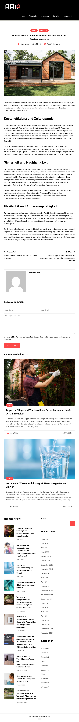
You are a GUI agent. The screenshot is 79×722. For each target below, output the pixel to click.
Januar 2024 (45, 624)
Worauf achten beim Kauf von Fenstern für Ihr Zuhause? (20, 257)
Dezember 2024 (47, 590)
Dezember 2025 (47, 565)
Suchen (43, 519)
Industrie (43, 30)
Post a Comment (53, 44)
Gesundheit (45, 16)
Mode (43, 674)
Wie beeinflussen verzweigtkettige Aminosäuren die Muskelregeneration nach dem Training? (25, 550)
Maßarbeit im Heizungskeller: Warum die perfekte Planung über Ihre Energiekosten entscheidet (26, 622)
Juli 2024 (44, 603)
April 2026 (44, 548)
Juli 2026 (44, 539)
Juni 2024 (44, 608)
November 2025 (47, 569)
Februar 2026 (46, 556)
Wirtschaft (33, 16)
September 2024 (47, 599)
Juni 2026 (44, 544)
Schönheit (56, 16)
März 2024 (45, 620)
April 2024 (44, 616)
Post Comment (12, 346)
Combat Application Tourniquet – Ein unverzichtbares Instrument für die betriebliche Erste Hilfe (57, 258)
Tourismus (45, 683)
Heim (23, 16)
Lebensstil (68, 16)
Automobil (45, 649)
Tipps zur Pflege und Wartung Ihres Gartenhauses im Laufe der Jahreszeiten (25, 532)
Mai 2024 (44, 612)
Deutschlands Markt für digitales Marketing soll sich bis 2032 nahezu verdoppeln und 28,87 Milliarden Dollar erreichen (26, 642)
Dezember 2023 (47, 629)
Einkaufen (44, 653)
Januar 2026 (45, 561)
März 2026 (45, 552)
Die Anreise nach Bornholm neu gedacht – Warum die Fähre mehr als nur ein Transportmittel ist (26, 695)
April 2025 (44, 582)
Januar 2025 (45, 586)
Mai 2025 (44, 578)
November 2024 (47, 595)
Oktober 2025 (46, 573)
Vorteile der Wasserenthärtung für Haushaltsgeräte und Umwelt (24, 569)
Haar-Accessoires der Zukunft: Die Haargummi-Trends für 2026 (25, 678)
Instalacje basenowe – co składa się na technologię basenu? (25, 585)
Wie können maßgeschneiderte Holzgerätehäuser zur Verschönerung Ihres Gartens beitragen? (24, 602)
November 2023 (47, 633)
